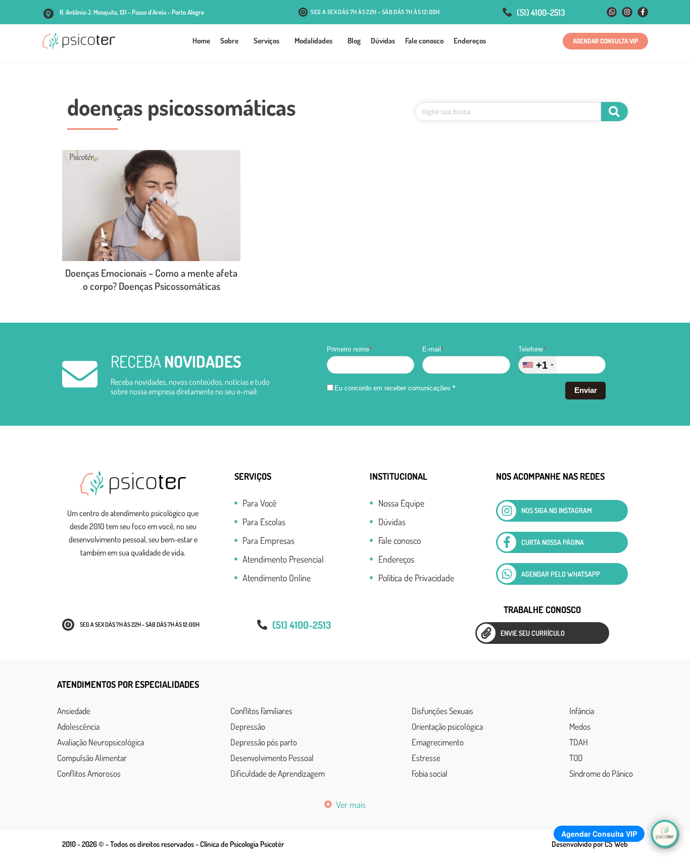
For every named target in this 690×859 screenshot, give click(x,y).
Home (201, 40)
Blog (354, 40)
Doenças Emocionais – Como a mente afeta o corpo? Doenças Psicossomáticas (151, 279)
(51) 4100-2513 (541, 12)
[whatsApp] (507, 574)
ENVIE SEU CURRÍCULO (533, 633)
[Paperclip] (486, 633)
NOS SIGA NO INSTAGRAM (556, 510)
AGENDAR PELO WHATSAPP (560, 574)
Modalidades (313, 40)
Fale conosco (424, 40)
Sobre (229, 40)
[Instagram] (627, 12)
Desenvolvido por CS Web (590, 844)
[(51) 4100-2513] (507, 12)
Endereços (470, 40)
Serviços (266, 40)
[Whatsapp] (612, 12)
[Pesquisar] (614, 111)
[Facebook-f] (642, 12)
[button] (605, 41)
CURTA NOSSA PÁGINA (552, 542)
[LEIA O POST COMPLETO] (151, 205)
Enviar (585, 390)
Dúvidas (383, 40)
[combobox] (538, 365)
